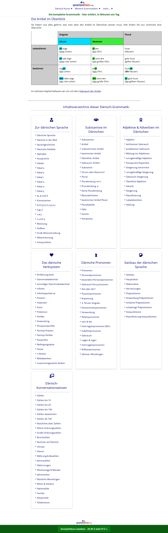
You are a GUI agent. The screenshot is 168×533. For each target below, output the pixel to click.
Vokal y (40, 191)
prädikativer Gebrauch (137, 148)
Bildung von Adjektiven (138, 153)
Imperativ (42, 302)
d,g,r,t (40, 209)
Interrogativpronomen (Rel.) (96, 326)
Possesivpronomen (91, 293)
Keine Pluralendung (92, 190)
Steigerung (131, 190)
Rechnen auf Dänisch (48, 442)
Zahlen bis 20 (44, 404)
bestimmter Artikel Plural (94, 200)
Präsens (41, 297)
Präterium (42, 311)
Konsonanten (44, 200)
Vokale (40, 163)
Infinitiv (41, 288)
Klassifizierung (133, 195)
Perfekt (40, 316)
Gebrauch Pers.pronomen (95, 284)
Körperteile (43, 497)
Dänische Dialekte (46, 149)
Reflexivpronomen (91, 349)
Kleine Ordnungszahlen (49, 428)
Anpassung (87, 298)
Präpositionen (133, 293)
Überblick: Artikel (90, 158)
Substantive (88, 139)
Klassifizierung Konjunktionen (141, 316)
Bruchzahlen (43, 437)
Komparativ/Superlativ (137, 162)
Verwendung (88, 312)
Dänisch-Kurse (62, 8)
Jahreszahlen (43, 460)
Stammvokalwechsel (47, 279)
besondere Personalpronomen (97, 279)
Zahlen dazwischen (47, 414)
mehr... (106, 8)
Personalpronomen (91, 275)
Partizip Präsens (45, 330)
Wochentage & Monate (48, 470)
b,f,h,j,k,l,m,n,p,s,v (46, 205)
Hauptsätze (132, 279)
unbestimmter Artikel (93, 148)
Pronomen (87, 270)
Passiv (40, 349)
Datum (40, 451)
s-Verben (41, 353)
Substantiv (87, 167)
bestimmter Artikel (91, 153)
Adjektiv (130, 139)
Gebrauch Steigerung (137, 176)
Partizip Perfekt (45, 335)
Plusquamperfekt (46, 325)
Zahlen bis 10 (44, 400)
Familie (40, 493)
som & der (87, 321)
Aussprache (43, 158)
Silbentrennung (45, 237)
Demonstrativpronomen (94, 307)
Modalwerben (44, 358)
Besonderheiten (90, 195)
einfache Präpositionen (138, 302)
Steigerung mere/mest (137, 167)
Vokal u (40, 186)
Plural (85, 176)
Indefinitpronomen (91, 330)
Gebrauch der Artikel (90, 91)
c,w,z (39, 214)
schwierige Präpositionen (139, 307)
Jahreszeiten (43, 474)
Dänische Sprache (46, 135)
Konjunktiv (42, 339)
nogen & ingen (89, 340)
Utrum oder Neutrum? (93, 172)
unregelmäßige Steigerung (139, 172)
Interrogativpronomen (93, 344)
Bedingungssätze (45, 344)
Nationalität (43, 488)
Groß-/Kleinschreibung (48, 233)
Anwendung (43, 321)
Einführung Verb (45, 274)
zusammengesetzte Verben (51, 363)
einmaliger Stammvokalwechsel (53, 284)
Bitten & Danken (45, 483)
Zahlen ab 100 (44, 418)
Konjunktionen (133, 311)
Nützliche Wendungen (48, 479)
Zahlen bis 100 (44, 409)
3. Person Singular (91, 302)
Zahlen (40, 395)
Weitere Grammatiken (86, 8)
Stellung (130, 204)
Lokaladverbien (134, 200)
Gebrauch (87, 335)
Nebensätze (132, 284)
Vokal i (40, 177)
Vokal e (40, 172)
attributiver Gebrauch (137, 144)
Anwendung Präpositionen (139, 297)
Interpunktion (44, 242)
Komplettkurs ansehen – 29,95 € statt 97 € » (84, 529)
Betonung (42, 223)
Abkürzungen (44, 465)
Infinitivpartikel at (46, 293)
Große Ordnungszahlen (49, 432)
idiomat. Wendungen (92, 354)
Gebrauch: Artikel (91, 162)
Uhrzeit (41, 446)
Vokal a (40, 167)
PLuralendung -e (90, 186)
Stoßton (41, 228)
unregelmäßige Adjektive (139, 158)
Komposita (87, 218)
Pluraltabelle (88, 204)
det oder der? (88, 289)
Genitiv (85, 213)
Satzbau (130, 274)
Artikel (85, 144)
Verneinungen (133, 288)
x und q (41, 219)
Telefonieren (43, 502)
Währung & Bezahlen (48, 456)
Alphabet (41, 153)
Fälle (84, 209)
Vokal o (40, 181)
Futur (40, 307)
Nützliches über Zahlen (49, 423)
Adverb (130, 186)
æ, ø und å (42, 195)
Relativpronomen (90, 316)
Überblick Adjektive (136, 181)
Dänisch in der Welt (47, 139)
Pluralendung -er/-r (91, 181)
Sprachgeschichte (46, 144)
